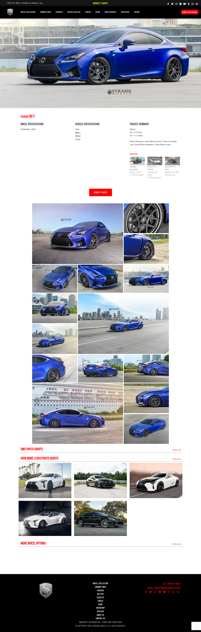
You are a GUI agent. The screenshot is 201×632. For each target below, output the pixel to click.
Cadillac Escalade (134, 168)
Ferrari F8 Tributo (151, 168)
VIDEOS (88, 12)
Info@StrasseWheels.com (32, 3)
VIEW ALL (175, 450)
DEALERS (100, 611)
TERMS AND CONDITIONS (112, 622)
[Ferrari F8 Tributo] (154, 161)
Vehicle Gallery (74, 12)
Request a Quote (100, 3)
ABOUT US (100, 615)
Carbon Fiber (45, 12)
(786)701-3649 (173, 583)
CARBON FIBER (100, 587)
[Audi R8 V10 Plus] (172, 161)
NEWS (98, 12)
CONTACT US (100, 618)
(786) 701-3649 (13, 3)
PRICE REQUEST (110, 12)
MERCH (137, 12)
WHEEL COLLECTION (28, 12)
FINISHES (59, 12)
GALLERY (100, 594)
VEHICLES (100, 597)
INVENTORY (125, 12)
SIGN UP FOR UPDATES (189, 12)
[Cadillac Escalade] (137, 161)
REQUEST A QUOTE (100, 192)
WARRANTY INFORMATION (89, 622)
